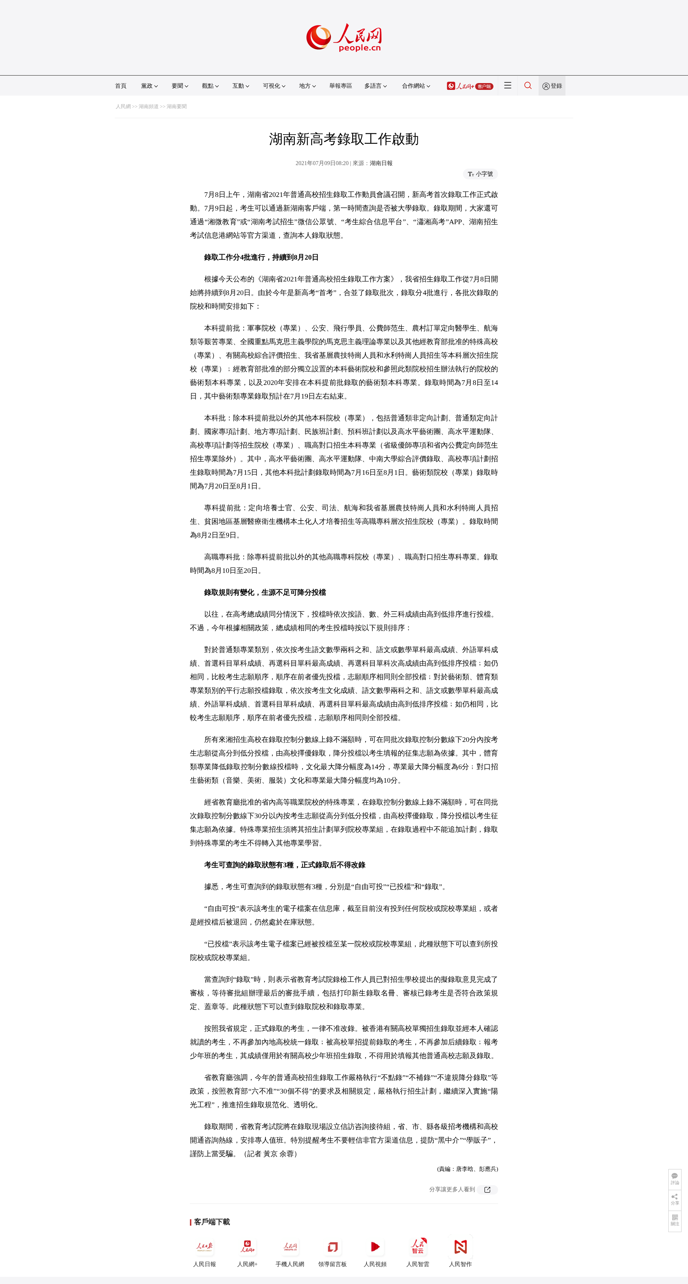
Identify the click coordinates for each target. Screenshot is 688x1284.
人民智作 (460, 1264)
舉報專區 (340, 86)
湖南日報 (381, 163)
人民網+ (247, 1264)
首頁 (120, 86)
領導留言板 (332, 1264)
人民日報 (204, 1264)
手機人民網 (290, 1264)
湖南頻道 (149, 106)
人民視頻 (375, 1264)
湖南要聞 (177, 106)
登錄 (556, 86)
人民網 (123, 106)
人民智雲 (417, 1264)
